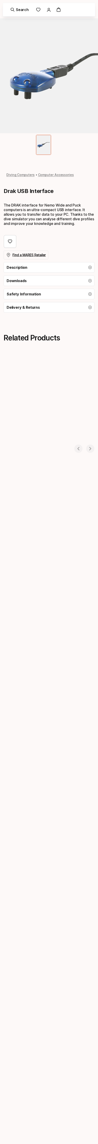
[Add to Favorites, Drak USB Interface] (10, 241)
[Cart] (58, 9)
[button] (49, 267)
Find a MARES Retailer (29, 255)
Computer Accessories (56, 175)
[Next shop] (90, 449)
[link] (38, 9)
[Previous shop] (78, 449)
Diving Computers (20, 175)
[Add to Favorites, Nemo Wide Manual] (49, 369)
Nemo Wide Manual (19, 438)
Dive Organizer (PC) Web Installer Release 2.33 (77, 440)
